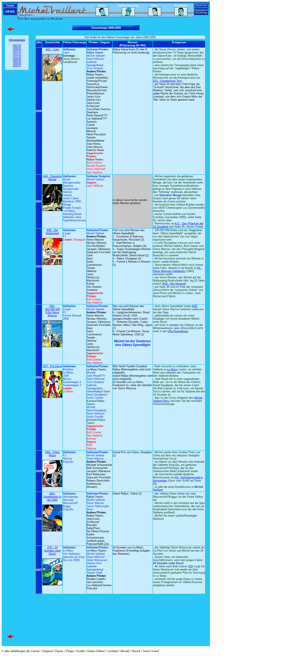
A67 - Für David (52, 366)
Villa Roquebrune (177, 331)
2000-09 (17, 66)
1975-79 (17, 56)
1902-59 (17, 45)
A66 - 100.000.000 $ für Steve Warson (52, 311)
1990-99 (17, 63)
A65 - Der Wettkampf (52, 232)
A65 (194, 306)
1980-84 (17, 59)
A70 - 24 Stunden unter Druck (52, 550)
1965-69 (17, 49)
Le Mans (172, 369)
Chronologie (17, 40)
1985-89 (17, 61)
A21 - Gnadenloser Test (167, 80)
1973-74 (17, 54)
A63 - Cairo (52, 49)
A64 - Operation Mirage (52, 178)
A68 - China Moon (52, 454)
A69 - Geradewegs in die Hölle (52, 496)
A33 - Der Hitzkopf (174, 283)
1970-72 (17, 52)
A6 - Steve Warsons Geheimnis (177, 269)
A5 (190, 566)
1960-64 (17, 47)
